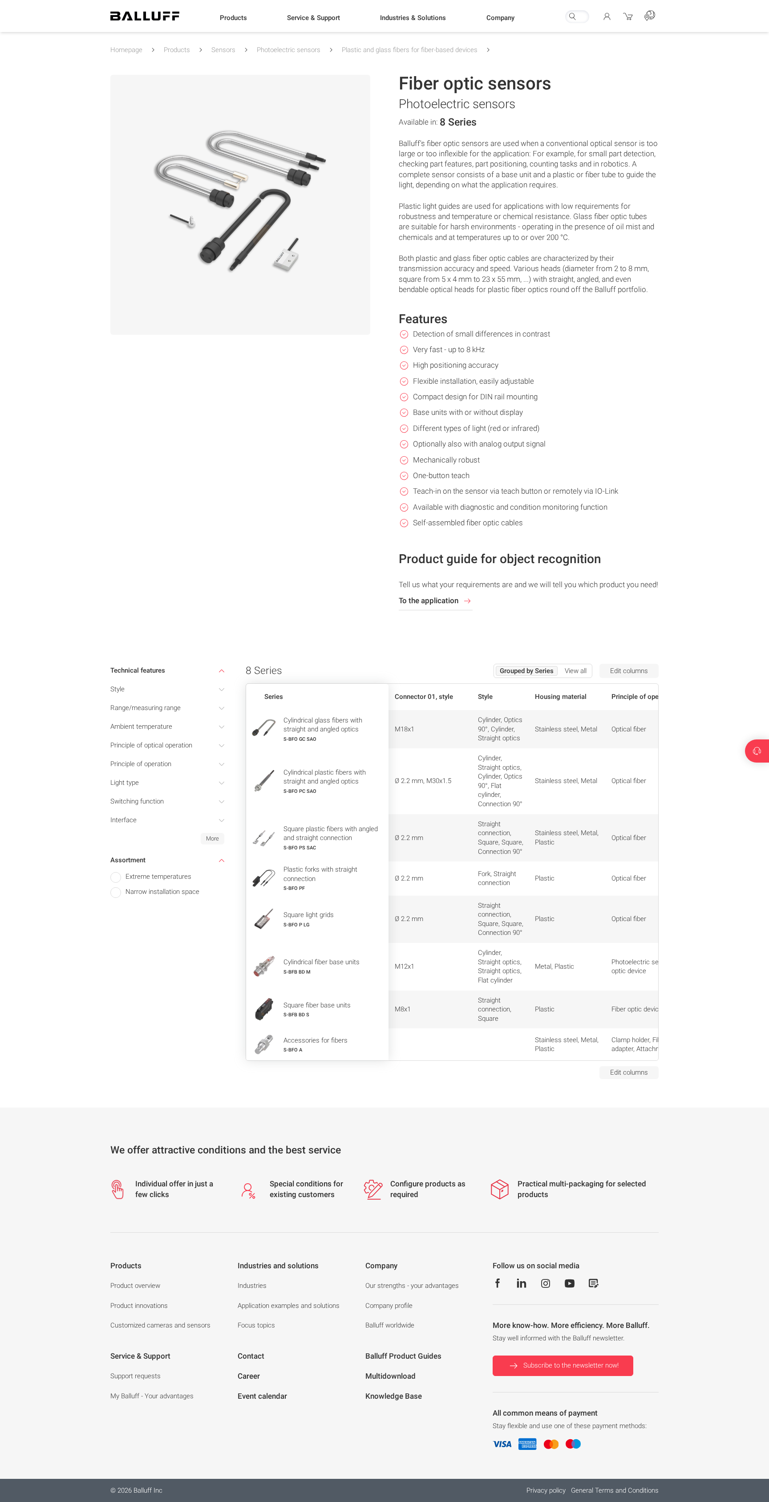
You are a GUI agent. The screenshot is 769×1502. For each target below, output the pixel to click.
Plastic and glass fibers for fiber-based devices (410, 50)
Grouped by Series (527, 671)
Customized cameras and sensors (160, 1325)
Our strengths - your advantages (412, 1286)
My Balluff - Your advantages (152, 1396)
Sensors (223, 50)
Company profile (389, 1306)
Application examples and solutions (289, 1306)
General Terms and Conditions (615, 1490)
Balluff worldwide (389, 1325)
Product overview (135, 1286)
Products (177, 50)
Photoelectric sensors (288, 50)
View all (576, 671)
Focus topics (256, 1325)
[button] (233, 18)
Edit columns (629, 671)
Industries (252, 1286)
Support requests (135, 1376)
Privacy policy (546, 1490)
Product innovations (139, 1306)
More (212, 838)
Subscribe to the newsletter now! (571, 1365)
